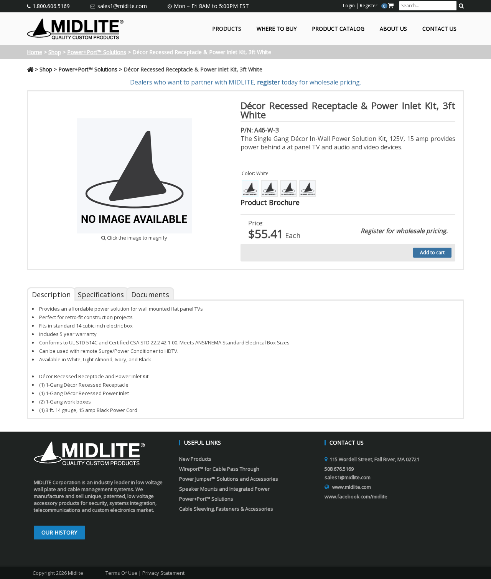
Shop (54, 52)
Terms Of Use (121, 572)
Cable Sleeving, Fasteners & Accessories (226, 508)
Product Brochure (270, 202)
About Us (393, 29)
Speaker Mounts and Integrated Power (224, 488)
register (268, 82)
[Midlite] (75, 28)
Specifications (101, 294)
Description (51, 294)
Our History (59, 532)
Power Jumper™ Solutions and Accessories (228, 478)
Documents (150, 294)
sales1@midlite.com (122, 6)
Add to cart (432, 252)
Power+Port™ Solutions (96, 52)
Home (34, 52)
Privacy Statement (163, 572)
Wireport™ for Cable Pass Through (219, 468)
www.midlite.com (351, 486)
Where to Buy (277, 29)
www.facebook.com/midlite (356, 496)
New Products (195, 458)
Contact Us (439, 29)
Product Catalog (338, 29)
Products (226, 29)
